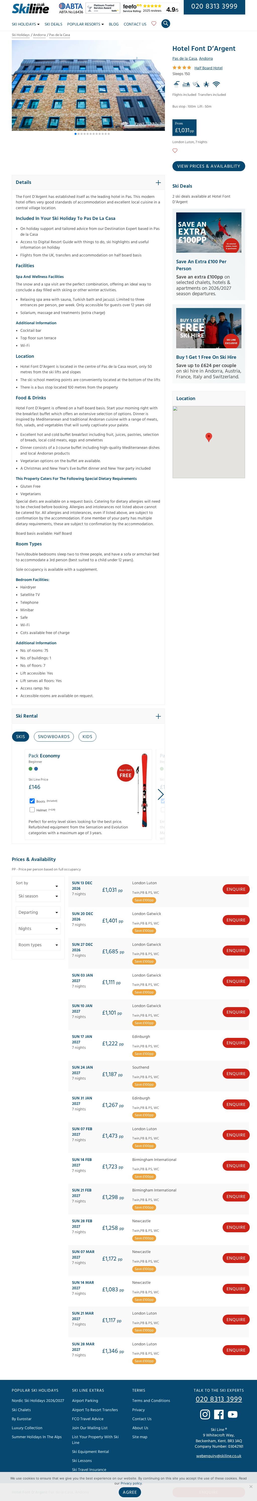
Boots (46, 801)
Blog (114, 24)
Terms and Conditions (151, 1400)
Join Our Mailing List (90, 1428)
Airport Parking (85, 1400)
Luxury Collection (27, 1428)
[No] (250, 1486)
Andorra (39, 35)
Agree (130, 1492)
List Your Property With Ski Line (95, 1439)
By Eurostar (21, 1419)
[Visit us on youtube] (233, 1414)
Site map (139, 1437)
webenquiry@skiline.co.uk (218, 1456)
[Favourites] (153, 25)
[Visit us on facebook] (219, 1414)
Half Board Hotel (209, 68)
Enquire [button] (236, 889)
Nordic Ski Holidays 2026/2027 (38, 1400)
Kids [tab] (87, 737)
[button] (159, 85)
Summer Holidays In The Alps (37, 1437)
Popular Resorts (83, 24)
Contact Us (135, 24)
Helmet (45, 810)
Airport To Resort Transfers (95, 1410)
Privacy (138, 1410)
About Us (140, 1428)
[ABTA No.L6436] (72, 12)
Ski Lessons (82, 1460)
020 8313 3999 (214, 7)
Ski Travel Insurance (89, 1469)
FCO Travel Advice (87, 1419)
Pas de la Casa (59, 35)
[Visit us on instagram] (205, 1414)
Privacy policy (131, 1483)
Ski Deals (53, 24)
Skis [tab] (20, 737)
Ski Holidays (24, 24)
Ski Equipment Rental (90, 1451)
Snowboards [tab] (54, 737)
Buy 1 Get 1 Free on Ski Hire (206, 357)
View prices (208, 166)
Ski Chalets (21, 1410)
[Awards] (104, 12)
